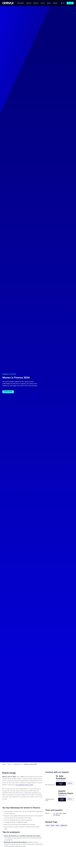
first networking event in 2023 (24, 785)
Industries (20, 3)
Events (43, 3)
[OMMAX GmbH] (8, 3)
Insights (35, 3)
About (49, 3)
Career (55, 3)
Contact (70, 3)
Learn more (8, 391)
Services (28, 3)
